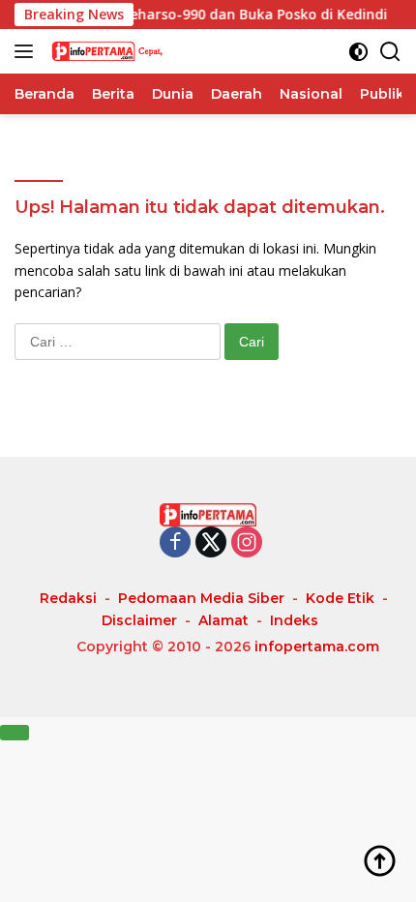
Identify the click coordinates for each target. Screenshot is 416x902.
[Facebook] (175, 543)
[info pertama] (144, 51)
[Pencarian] (390, 52)
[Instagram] (246, 543)
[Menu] (28, 51)
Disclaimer (139, 620)
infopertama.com (316, 646)
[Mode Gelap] (358, 52)
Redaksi (68, 598)
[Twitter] (210, 543)
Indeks (294, 620)
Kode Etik (340, 598)
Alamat (223, 620)
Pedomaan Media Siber (201, 598)
